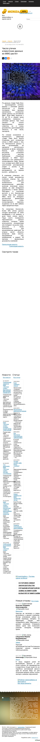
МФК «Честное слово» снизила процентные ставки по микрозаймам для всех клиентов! (7, 508)
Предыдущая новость (9, 244)
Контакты (31, 1)
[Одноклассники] (8, 58)
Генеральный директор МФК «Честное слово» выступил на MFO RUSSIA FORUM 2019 (7, 388)
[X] (3, 58)
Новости (10, 1)
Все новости (7, 377)
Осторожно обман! (27, 583)
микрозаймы (21, 727)
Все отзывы (35, 601)
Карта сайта (6, 3)
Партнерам (24, 1)
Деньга (18, 659)
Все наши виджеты (24, 683)
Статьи (17, 1)
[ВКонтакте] (6, 58)
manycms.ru (35, 737)
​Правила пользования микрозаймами (18, 527)
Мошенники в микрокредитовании (20, 410)
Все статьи (16, 377)
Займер (18, 642)
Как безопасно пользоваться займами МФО (18, 436)
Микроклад (19, 611)
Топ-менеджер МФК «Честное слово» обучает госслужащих (7, 469)
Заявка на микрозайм (28, 591)
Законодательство (27, 585)
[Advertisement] (13, 312)
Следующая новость (16, 246)
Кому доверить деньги (17, 384)
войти (24, 11)
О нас (4, 1)
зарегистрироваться (26, 13)
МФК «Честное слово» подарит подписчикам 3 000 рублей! (7, 426)
